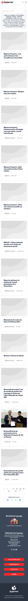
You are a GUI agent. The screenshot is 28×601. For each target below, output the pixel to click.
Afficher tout (7, 15)
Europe (5, 22)
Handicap (16, 22)
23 (20, 489)
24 (23, 489)
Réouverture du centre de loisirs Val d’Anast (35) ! (13, 321)
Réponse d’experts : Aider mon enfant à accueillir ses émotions (13, 207)
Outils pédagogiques (14, 25)
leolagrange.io (18, 525)
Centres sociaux (6, 19)
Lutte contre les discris (14, 23)
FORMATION (8, 16)
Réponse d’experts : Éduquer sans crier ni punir (14, 92)
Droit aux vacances (15, 19)
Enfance (23, 21)
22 (16, 489)
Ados (19, 18)
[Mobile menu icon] (26, 2)
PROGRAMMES (9, 18)
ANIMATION (12, 15)
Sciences (5, 21)
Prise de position (9, 26)
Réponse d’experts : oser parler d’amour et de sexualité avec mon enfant (13, 56)
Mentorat (21, 23)
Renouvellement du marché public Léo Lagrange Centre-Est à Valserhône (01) (14, 473)
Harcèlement (10, 22)
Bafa (21, 18)
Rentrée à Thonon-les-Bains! (14, 356)
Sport (14, 26)
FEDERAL (14, 16)
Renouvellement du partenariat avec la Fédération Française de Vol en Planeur (13, 434)
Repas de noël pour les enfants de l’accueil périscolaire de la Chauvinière (12, 283)
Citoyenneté (22, 19)
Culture (8, 21)
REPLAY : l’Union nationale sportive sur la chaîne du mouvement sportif (13, 244)
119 (15, 491)
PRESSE (15, 18)
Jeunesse (6, 23)
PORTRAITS (19, 16)
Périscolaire (22, 25)
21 (13, 489)
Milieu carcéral (6, 25)
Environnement (18, 21)
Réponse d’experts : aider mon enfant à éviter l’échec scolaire (13, 169)
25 (8, 491)
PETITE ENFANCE (20, 15)
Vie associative (19, 26)
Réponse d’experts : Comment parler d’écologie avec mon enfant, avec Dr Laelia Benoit (13, 130)
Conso (12, 21)
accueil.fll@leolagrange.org (14, 545)
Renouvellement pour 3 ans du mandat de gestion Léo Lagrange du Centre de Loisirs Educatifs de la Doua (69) (13, 393)
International (21, 22)
